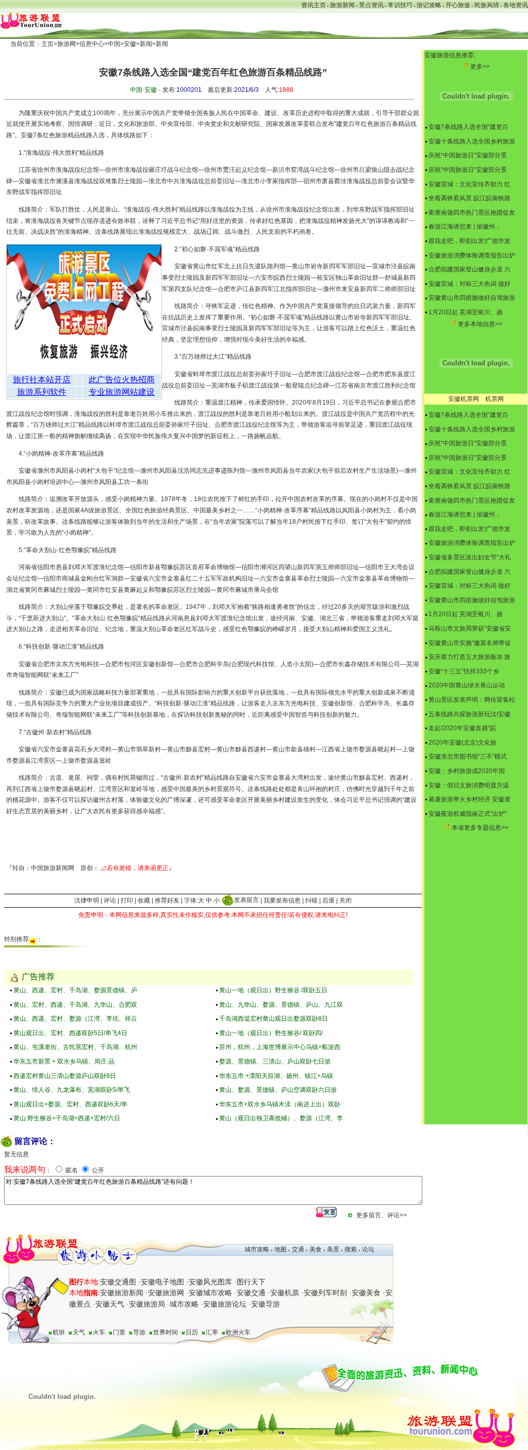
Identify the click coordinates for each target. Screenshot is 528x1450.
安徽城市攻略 (210, 1292)
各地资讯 (515, 5)
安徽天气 (109, 1304)
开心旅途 (458, 5)
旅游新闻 (342, 5)
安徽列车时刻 (325, 1292)
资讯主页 (313, 5)
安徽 (130, 43)
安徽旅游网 (166, 1292)
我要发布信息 (282, 900)
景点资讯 (371, 5)
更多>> (480, 66)
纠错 (311, 900)
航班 (59, 1332)
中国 (114, 43)
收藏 (144, 900)
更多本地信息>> (480, 324)
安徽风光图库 (210, 1282)
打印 (127, 900)
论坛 (368, 1249)
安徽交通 (251, 1292)
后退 (328, 900)
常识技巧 (400, 5)
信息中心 (91, 43)
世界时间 (165, 1332)
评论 (110, 900)
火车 (99, 1332)
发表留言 (246, 900)
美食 (315, 1249)
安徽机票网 (463, 398)
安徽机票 (284, 1292)
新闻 (146, 43)
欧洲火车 (238, 1332)
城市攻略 (256, 1249)
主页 (47, 43)
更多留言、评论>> (381, 1215)
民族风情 (486, 5)
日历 (192, 1332)
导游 (139, 1332)
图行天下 (251, 1282)
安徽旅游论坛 (224, 1304)
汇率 (212, 1332)
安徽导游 (265, 1304)
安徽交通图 (118, 1282)
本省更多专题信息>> (480, 827)
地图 (280, 1249)
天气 (79, 1332)
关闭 (345, 900)
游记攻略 (429, 5)
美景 (333, 1249)
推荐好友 (167, 900)
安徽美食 (366, 1292)
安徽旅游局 (147, 1304)
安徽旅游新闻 (121, 1292)
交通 (298, 1249)
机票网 (494, 398)
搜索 (350, 1249)
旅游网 (66, 43)
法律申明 (86, 900)
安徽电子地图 (162, 1282)
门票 (119, 1332)
